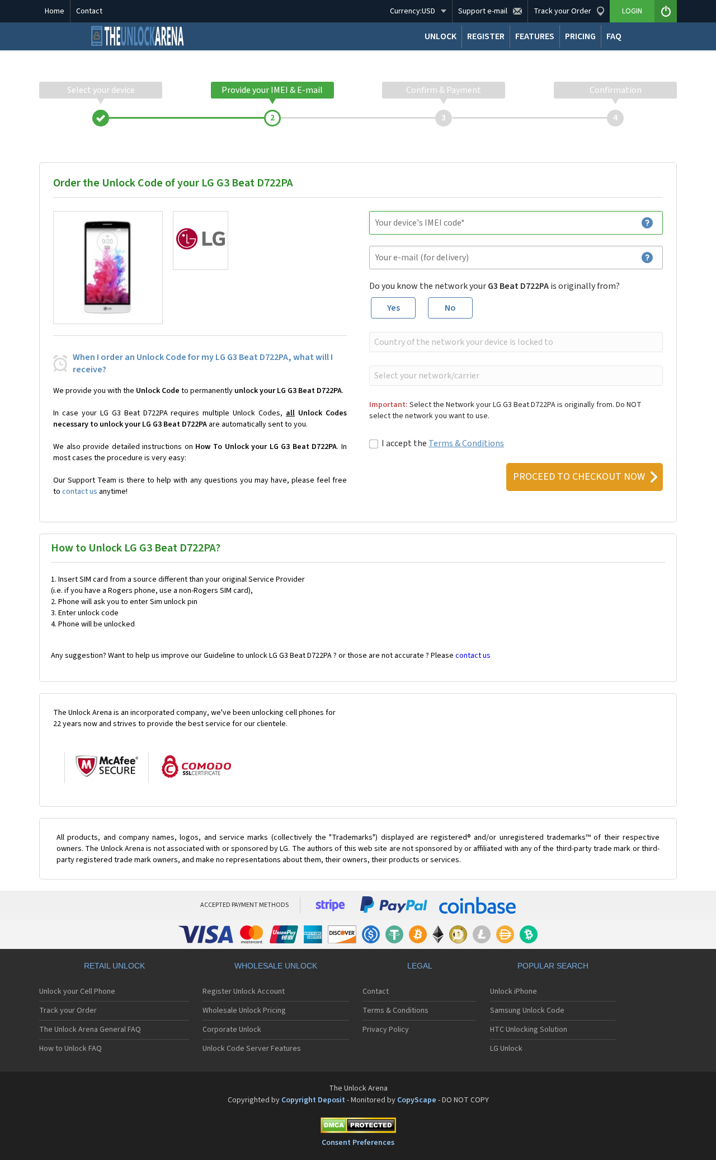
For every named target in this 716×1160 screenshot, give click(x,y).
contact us (79, 491)
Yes (393, 308)
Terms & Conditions (466, 443)
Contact (89, 11)
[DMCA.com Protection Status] (358, 1127)
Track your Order (68, 1010)
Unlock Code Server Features (251, 1048)
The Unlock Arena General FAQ (90, 1029)
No (450, 308)
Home (54, 11)
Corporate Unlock (231, 1029)
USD (412, 11)
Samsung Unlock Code (527, 1010)
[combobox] (515, 342)
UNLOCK (440, 36)
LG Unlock (506, 1048)
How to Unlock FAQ (70, 1048)
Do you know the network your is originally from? (494, 286)
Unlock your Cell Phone (77, 991)
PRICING (580, 36)
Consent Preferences (358, 1142)
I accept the (442, 443)
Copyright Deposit (313, 1100)
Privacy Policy (385, 1029)
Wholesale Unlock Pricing (244, 1010)
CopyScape (416, 1100)
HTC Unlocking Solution (528, 1029)
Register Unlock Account (243, 991)
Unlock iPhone (513, 991)
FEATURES (534, 36)
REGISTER (486, 36)
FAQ (613, 36)
